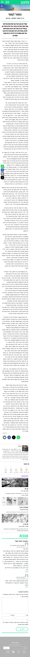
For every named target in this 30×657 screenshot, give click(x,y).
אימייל (11, 615)
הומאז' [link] (18, 18)
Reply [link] (26, 572)
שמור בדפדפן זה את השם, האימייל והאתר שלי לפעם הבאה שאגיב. (15, 623)
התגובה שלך (24, 596)
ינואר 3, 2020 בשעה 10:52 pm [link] (22, 547)
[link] (2, 6)
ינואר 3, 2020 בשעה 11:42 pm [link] (22, 579)
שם (26, 615)
